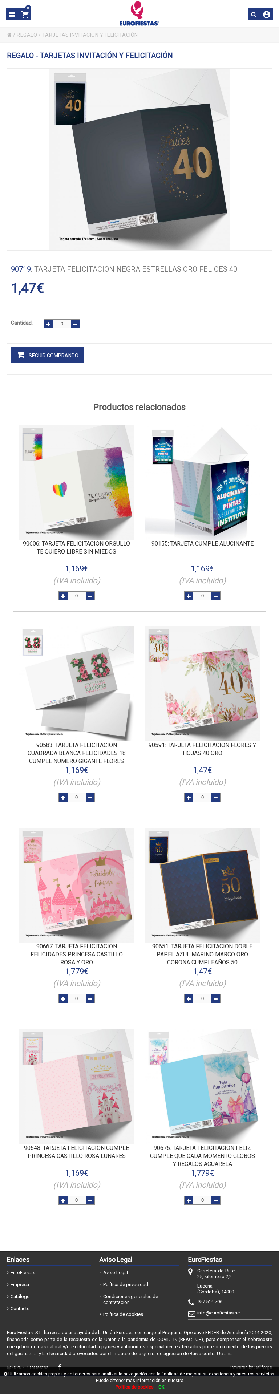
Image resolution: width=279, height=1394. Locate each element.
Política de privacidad (125, 1284)
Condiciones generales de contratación (130, 1299)
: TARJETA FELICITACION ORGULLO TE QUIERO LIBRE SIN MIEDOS (76, 547)
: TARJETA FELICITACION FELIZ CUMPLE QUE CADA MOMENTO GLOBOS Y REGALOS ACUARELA (202, 1155)
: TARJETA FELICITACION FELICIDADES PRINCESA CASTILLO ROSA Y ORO (77, 954)
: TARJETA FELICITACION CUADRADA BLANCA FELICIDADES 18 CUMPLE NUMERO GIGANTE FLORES (77, 753)
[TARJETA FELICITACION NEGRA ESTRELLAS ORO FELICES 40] (139, 159)
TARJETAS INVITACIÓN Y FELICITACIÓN (90, 35)
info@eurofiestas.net (216, 1313)
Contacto (20, 1308)
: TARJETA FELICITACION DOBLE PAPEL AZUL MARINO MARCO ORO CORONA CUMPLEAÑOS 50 (202, 954)
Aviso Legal (115, 1272)
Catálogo (20, 1296)
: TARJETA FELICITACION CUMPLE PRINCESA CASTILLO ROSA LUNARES (76, 1151)
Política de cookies (123, 1314)
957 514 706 (209, 1301)
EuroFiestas (23, 1272)
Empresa (20, 1284)
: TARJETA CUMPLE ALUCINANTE (202, 543)
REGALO (27, 35)
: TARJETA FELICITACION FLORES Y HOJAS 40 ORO (202, 749)
